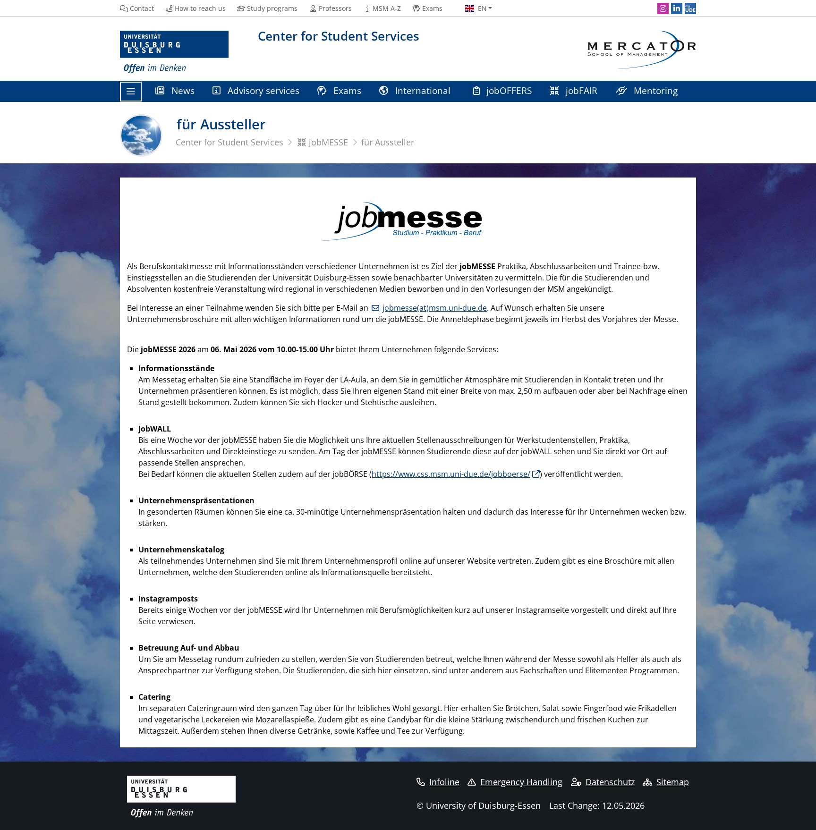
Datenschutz (610, 782)
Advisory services (262, 90)
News (182, 90)
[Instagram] (663, 8)
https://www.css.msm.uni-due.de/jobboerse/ (451, 474)
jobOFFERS (508, 90)
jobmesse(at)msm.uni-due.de (434, 308)
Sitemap (672, 782)
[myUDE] (690, 8)
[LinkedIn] (676, 8)
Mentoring (654, 90)
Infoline (444, 782)
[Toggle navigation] (131, 92)
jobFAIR (580, 90)
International (423, 90)
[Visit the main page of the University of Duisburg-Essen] (174, 52)
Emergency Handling (521, 782)
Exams (346, 90)
